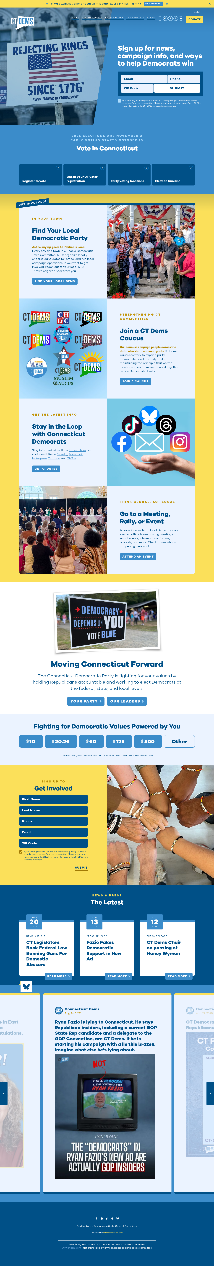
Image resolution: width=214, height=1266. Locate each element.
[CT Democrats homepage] (22, 23)
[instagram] (165, 18)
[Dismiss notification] (210, 4)
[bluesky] (181, 18)
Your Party (134, 17)
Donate (194, 19)
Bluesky (62, 454)
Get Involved (91, 17)
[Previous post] (4, 1093)
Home (75, 17)
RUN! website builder (113, 1232)
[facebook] (160, 18)
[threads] (175, 18)
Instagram (39, 458)
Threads (54, 458)
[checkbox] (119, 101)
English (196, 12)
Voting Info (113, 17)
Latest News (77, 450)
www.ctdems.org (71, 1247)
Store (151, 17)
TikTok (71, 458)
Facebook (76, 454)
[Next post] (210, 1093)
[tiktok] (170, 18)
